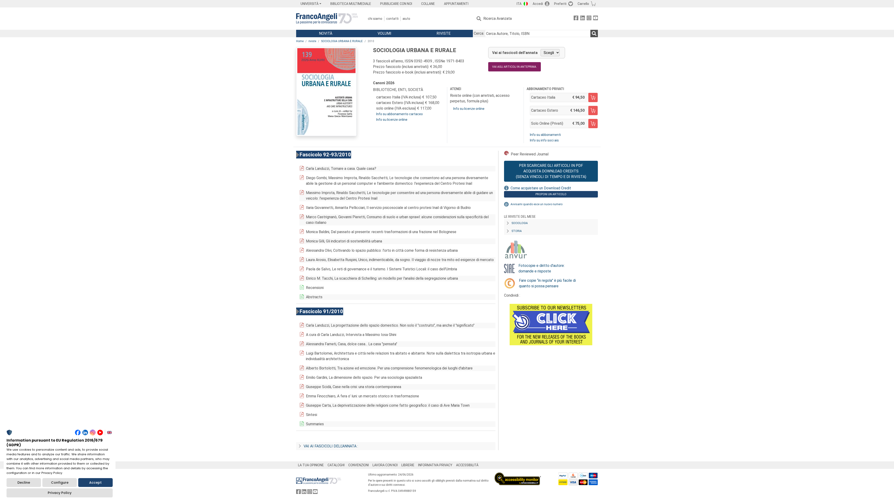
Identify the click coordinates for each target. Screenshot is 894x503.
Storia (516, 231)
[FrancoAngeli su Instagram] (589, 19)
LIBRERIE (407, 465)
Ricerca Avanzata (497, 18)
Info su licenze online (391, 119)
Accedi (538, 4)
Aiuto (406, 18)
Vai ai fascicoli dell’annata (515, 52)
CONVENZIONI (358, 465)
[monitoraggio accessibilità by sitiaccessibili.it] (517, 475)
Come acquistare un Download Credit (541, 188)
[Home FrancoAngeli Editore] (327, 19)
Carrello (583, 4)
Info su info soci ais (544, 140)
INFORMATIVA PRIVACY (435, 465)
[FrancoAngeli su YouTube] (595, 19)
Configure (59, 482)
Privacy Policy (59, 492)
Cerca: (479, 33)
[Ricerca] (594, 33)
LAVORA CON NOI (385, 465)
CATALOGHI (336, 465)
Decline (23, 482)
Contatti (392, 18)
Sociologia (519, 223)
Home (300, 41)
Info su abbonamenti (545, 135)
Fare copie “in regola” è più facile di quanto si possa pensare (547, 283)
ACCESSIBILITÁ (467, 465)
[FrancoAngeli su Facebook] (576, 19)
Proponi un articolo (550, 194)
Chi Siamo (375, 18)
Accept (95, 482)
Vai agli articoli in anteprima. (514, 66)
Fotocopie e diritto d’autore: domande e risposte (541, 268)
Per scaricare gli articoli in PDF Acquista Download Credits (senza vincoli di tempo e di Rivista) (551, 171)
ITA (519, 4)
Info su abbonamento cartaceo (399, 114)
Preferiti (560, 4)
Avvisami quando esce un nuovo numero (536, 204)
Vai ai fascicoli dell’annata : (331, 446)
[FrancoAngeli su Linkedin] (582, 19)
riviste (312, 41)
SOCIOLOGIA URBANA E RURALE (342, 41)
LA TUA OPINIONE (311, 465)
